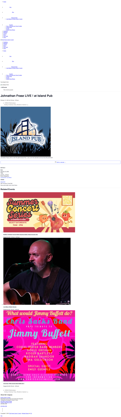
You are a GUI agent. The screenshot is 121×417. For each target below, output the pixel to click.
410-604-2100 (4, 406)
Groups (5, 33)
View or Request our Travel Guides (14, 26)
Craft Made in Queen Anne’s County (14, 19)
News (4, 37)
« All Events (4, 87)
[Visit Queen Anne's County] (7, 39)
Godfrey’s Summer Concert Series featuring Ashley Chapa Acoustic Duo (20, 234)
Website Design (25, 413)
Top (1, 415)
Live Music (9, 177)
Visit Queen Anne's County (15, 413)
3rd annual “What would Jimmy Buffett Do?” (14, 383)
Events (7, 28)
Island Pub (3, 181)
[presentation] (39, 232)
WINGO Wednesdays (10, 103)
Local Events (3, 177)
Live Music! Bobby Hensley (9, 307)
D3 (31, 413)
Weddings (5, 31)
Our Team (5, 36)
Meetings (5, 32)
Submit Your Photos (10, 29)
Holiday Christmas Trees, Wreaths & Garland (15, 104)
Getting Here (9, 27)
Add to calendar (60, 162)
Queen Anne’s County (5, 397)
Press (4, 34)
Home (4, 1)
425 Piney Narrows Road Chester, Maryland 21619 (6, 402)
